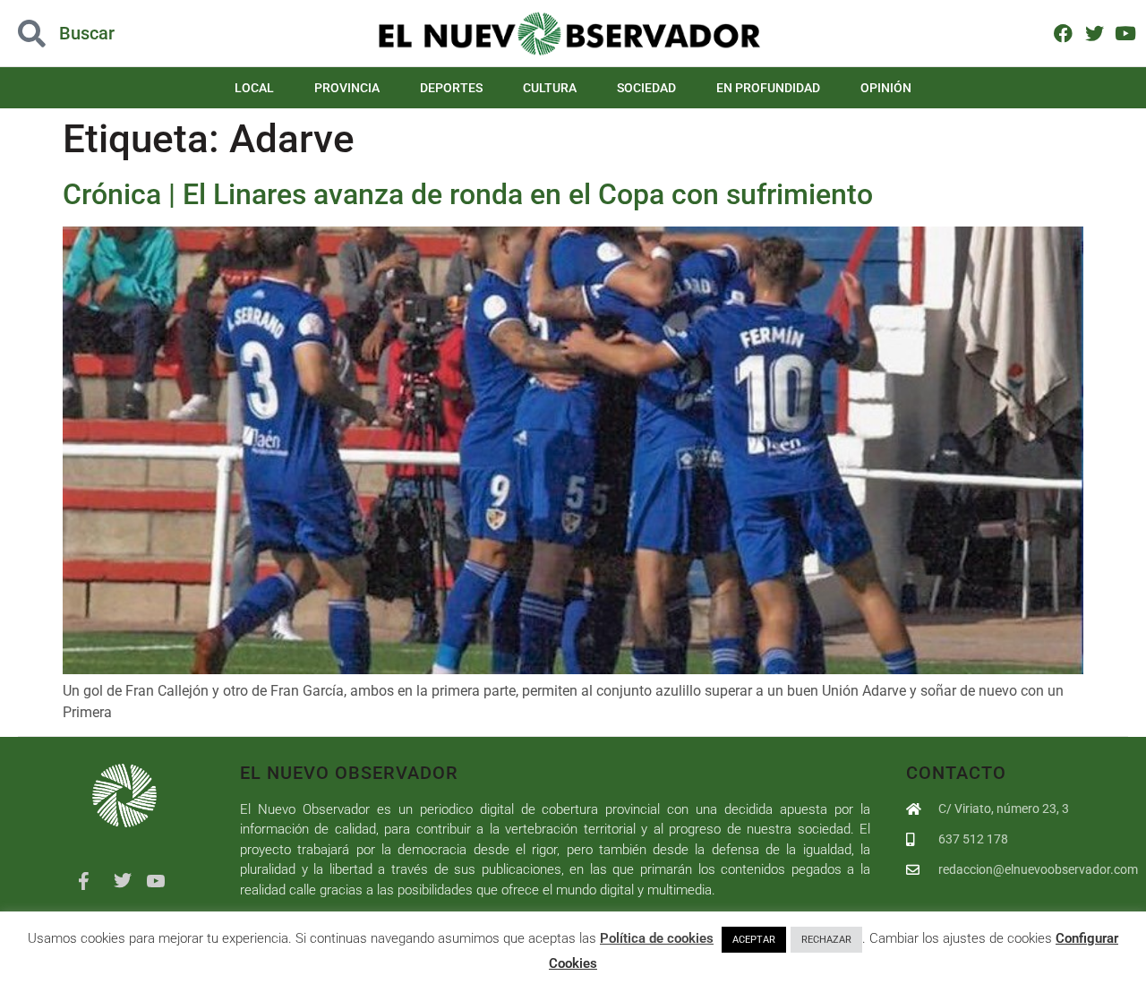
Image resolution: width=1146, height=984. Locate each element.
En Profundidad (768, 88)
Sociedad (646, 88)
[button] (114, 33)
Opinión (885, 88)
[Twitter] (1095, 33)
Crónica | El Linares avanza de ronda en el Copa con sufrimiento (468, 194)
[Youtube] (1125, 33)
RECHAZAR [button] (826, 939)
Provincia (347, 88)
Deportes (451, 88)
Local (254, 88)
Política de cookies (657, 938)
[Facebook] (1063, 33)
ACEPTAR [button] (753, 939)
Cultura (550, 88)
